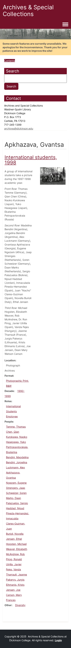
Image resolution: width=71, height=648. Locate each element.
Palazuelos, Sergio (17, 503)
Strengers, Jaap (15, 487)
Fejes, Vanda (13, 569)
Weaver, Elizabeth (16, 549)
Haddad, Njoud (15, 508)
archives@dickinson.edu (18, 128)
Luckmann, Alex (15, 467)
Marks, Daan (13, 498)
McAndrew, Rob (15, 554)
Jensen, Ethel (14, 538)
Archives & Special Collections (28, 10)
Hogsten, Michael (16, 543)
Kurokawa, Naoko (16, 436)
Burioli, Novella (14, 533)
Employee (12, 416)
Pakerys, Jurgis (15, 579)
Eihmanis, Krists (15, 584)
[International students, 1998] (53, 175)
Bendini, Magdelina (17, 457)
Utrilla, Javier (13, 564)
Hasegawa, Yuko (16, 441)
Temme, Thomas (16, 426)
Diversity (20, 605)
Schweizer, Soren (16, 492)
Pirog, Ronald (14, 559)
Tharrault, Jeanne (16, 574)
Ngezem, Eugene (16, 482)
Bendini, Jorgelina (16, 462)
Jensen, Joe (13, 589)
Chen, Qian (12, 431)
